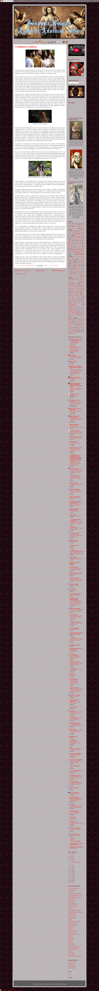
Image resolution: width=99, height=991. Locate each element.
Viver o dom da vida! (74, 476)
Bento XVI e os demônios (75, 835)
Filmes (56, 265)
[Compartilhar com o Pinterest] (42, 265)
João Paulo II (75, 270)
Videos (79, 330)
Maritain (74, 274)
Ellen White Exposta (72, 904)
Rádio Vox (70, 936)
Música (74, 278)
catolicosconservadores (75, 828)
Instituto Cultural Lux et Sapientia (75, 912)
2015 (71, 867)
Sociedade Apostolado (75, 645)
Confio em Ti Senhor (74, 585)
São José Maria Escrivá (73, 949)
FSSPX (81, 261)
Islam (83, 268)
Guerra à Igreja (80, 262)
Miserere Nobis (75, 276)
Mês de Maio (80, 274)
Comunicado (78, 236)
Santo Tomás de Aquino (77, 316)
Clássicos (80, 232)
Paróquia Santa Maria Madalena (76, 288)
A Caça (71, 767)
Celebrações (75, 230)
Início (69, 974)
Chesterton (72, 232)
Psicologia (74, 301)
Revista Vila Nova (72, 932)
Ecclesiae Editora (72, 899)
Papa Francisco (80, 286)
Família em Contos (72, 906)
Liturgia (70, 273)
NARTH (70, 919)
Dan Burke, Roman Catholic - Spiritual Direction (76, 844)
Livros (77, 273)
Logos (71, 747)
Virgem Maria (72, 332)
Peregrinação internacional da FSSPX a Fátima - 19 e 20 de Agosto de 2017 (76, 617)
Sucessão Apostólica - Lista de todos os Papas (76, 670)
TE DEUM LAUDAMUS (75, 516)
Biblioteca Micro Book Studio (74, 897)
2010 (71, 878)
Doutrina (80, 245)
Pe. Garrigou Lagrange (78, 291)
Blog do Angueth (73, 483)
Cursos (72, 242)
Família (82, 257)
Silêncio (78, 321)
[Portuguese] (55, 42)
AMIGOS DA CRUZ (74, 662)
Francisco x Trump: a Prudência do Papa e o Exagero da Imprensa (76, 640)
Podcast (75, 297)
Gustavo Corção (77, 264)
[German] (40, 42)
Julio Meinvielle (71, 916)
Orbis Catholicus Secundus (76, 448)
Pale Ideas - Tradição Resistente (74, 394)
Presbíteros (70, 928)
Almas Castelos (73, 346)
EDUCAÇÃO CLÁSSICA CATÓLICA (75, 443)
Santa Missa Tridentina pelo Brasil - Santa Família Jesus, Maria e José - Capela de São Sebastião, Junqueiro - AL (75, 602)
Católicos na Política (74, 687)
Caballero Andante (74, 787)
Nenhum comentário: (30, 265)
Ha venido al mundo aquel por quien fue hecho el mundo (76, 783)
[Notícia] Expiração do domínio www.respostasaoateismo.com (76, 580)
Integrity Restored (72, 914)
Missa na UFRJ (73, 574)
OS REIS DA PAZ (73, 541)
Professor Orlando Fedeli (78, 298)
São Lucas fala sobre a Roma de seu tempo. (76, 485)
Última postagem (73, 771)
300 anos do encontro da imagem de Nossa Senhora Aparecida (76, 610)
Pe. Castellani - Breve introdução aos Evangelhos (76, 623)
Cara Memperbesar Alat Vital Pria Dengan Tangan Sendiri (76, 725)
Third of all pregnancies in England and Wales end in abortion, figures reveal (75, 463)
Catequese (80, 228)
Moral (82, 276)
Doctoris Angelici (73, 679)
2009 (71, 880)
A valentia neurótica (74, 629)
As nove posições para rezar (75, 438)
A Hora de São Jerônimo (73, 888)
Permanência (71, 927)
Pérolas (82, 294)
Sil (74, 321)
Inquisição (78, 268)
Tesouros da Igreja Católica (76, 437)
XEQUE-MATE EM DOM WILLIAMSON (75, 755)
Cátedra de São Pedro (74, 696)
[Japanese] (58, 42)
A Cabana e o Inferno (26, 47)
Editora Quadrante (72, 903)
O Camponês (73, 550)
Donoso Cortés (73, 245)
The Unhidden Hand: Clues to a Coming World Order (76, 342)
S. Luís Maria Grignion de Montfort (76, 311)
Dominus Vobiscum (74, 584)
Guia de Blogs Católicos (75, 841)
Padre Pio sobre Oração (74, 498)
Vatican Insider (71, 952)
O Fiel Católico (73, 361)
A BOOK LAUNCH (74, 651)
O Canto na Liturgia (74, 533)
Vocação (72, 333)
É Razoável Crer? (74, 736)
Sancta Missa (71, 939)
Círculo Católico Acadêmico (76, 573)
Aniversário (70, 225)
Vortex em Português (74, 792)
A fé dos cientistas (73, 590)
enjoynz (54, 984)
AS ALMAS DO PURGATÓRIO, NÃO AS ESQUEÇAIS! (75, 742)
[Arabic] (64, 42)
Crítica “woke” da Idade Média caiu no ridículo (76, 411)
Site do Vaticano (71, 945)
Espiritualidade (79, 254)
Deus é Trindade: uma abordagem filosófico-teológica (76, 426)
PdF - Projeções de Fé (75, 766)
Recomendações (72, 304)
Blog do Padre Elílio (74, 424)
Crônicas (76, 240)
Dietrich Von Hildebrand (79, 243)
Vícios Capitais (71, 330)
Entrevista (79, 251)
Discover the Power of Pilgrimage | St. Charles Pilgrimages (74, 450)
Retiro (79, 306)
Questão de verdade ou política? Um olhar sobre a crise (76, 712)
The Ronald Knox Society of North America (76, 649)
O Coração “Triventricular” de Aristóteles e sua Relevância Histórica (76, 492)
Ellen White (72, 249)
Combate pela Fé (76, 235)
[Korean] (61, 42)
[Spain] (43, 42)
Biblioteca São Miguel (75, 489)
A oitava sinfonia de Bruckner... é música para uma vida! (76, 718)
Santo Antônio (73, 675)
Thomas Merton (73, 328)
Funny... (70, 262)
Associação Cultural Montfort (74, 893)
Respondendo (71, 306)
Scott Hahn (77, 320)
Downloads (70, 246)
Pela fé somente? (73, 818)
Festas (73, 259)
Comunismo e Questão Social (76, 237)
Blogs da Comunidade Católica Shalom (75, 416)
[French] (37, 42)
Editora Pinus (71, 901)
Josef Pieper (81, 270)
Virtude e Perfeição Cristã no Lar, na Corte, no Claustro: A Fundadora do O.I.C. (76, 404)
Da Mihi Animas (73, 740)
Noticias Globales (72, 966)
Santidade (70, 941)
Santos (70, 318)
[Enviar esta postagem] (45, 265)
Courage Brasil (73, 527)
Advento (75, 223)
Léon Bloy (78, 271)
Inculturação (70, 268)
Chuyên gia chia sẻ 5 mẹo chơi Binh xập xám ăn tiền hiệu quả (76, 432)
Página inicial (40, 270)
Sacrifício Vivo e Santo (75, 695)
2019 (71, 856)
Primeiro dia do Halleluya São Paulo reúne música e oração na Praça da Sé (76, 420)
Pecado (77, 294)
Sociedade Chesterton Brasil (74, 947)
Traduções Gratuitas (74, 622)
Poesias (80, 297)
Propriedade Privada (72, 300)
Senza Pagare (73, 355)
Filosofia (70, 261)
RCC (79, 303)
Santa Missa (80, 315)
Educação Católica (80, 248)
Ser (70, 789)
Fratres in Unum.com (74, 430)
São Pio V (70, 951)
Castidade (72, 228)
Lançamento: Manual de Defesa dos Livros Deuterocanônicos (76, 806)
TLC (81, 328)
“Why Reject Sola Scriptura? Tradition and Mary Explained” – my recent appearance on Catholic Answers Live (76, 371)
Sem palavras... (73, 362)
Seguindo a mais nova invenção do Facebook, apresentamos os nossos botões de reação (76, 690)
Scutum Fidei (71, 943)
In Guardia (72, 674)
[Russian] (52, 42)
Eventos (70, 257)
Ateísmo (76, 225)
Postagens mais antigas (58, 270)
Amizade (80, 223)
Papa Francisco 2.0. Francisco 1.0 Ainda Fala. (76, 379)
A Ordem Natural (74, 567)
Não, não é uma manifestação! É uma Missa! (76, 823)
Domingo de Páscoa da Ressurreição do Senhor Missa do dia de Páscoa (76, 535)
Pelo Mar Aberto (73, 822)
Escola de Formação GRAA (76, 252)
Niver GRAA (71, 279)
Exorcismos (77, 257)
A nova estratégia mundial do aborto (76, 830)
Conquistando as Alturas (75, 775)
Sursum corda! (73, 717)
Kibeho (71, 271)
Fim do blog (72, 546)
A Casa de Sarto (73, 614)
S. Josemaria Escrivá (76, 309)
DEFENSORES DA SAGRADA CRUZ (74, 599)
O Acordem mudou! (74, 511)
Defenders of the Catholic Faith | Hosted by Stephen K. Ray (76, 367)
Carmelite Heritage (74, 811)
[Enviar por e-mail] (37, 265)
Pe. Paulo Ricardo (73, 292)
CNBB (69, 234)
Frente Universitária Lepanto (74, 910)
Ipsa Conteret (73, 729)
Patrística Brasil (73, 707)
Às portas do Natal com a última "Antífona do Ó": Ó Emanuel (76, 522)
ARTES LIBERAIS (74, 797)
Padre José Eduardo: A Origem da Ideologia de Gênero (76, 663)
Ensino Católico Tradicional (76, 759)
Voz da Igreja (73, 668)
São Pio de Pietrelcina (75, 834)
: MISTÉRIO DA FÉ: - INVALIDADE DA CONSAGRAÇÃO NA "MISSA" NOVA (74, 682)
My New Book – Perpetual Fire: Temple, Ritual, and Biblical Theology (76, 389)
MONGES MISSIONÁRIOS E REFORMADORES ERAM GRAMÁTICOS (76, 800)
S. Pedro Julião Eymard (76, 312)
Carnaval (82, 226)
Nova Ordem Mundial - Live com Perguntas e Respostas (75, 569)
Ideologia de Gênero (78, 267)
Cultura (82, 240)
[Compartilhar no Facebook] (41, 265)
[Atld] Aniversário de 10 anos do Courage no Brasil (76, 528)
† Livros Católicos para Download (75, 400)
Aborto (69, 223)
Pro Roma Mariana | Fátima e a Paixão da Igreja (76, 340)
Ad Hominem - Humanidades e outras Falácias (76, 847)
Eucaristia (81, 256)
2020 (71, 854)
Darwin (77, 242)
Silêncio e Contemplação (75, 595)
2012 (71, 873)
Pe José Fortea (74, 289)
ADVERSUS (72, 839)
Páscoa (69, 289)
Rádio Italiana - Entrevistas (74, 934)
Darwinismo (72, 589)
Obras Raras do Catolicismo (74, 921)
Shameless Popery (72, 962)
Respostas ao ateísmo (74, 578)
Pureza (80, 301)
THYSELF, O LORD (74, 377)
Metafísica (70, 276)
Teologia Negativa (80, 327)
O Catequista (73, 637)
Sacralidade (70, 938)
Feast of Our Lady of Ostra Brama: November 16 (75, 812)
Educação (70, 248)
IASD (69, 267)
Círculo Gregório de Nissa (75, 594)
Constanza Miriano (72, 968)
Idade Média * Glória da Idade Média (75, 409)
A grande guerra (73, 654)
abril (72, 860)
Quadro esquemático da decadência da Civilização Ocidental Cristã (75, 657)
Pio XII (73, 295)
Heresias (70, 265)
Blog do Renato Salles (75, 723)
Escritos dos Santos (74, 468)
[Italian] (46, 42)
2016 (71, 865)
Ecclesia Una (73, 710)
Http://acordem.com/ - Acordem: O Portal (75, 509)
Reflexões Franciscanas (73, 930)
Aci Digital (70, 892)
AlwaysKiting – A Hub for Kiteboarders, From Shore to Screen (75, 478)
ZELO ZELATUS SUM (75, 496)
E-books (79, 246)
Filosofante (70, 908)
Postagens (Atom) (22, 273)
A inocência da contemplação (76, 558)
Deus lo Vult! (73, 515)
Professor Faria (73, 441)
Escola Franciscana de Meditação (75, 563)
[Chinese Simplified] (67, 42)
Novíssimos (79, 285)
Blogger (64, 984)
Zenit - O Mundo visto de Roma (75, 956)
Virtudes (82, 332)
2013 (71, 871)
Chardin (82, 230)
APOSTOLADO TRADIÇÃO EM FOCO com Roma (76, 633)
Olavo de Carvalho (72, 286)
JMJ (70, 270)
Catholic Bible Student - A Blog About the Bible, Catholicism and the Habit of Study (76, 385)
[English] (33, 42)
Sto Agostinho (76, 324)
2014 (71, 869)
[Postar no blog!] (38, 265)
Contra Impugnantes (74, 628)
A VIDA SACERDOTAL (75, 770)
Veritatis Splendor (72, 954)
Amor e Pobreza (73, 557)
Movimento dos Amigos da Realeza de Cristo (76, 502)
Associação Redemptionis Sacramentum (75, 520)
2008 (71, 882)
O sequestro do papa (74, 793)
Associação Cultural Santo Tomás (75, 895)
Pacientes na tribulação (75, 608)
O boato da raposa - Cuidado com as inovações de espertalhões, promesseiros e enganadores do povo (75, 349)
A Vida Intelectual (72, 890)
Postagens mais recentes (22, 270)
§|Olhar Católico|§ (74, 540)
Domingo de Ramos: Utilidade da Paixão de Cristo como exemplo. (76, 732)
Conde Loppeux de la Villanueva (74, 700)
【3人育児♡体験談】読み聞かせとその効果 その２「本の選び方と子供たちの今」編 (76, 552)
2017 (71, 858)
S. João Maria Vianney (77, 309)
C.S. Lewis (76, 226)
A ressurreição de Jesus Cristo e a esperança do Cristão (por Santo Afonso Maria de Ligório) (76, 471)
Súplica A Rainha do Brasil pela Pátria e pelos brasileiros (76, 504)
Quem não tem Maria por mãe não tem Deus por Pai (76, 777)
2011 (71, 875)
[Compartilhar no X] (39, 265)
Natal (81, 278)
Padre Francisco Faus (72, 923)
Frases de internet (73, 396)
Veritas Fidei (73, 817)
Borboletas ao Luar (74, 545)
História (79, 265)
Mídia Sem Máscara (72, 917)
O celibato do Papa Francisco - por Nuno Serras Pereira (76, 749)
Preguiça (70, 298)
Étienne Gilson (75, 256)
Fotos (77, 261)
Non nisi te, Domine (74, 781)
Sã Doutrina (72, 805)
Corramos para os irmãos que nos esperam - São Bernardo (76, 357)
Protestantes (81, 300)
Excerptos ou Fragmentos (75, 753)
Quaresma (70, 303)
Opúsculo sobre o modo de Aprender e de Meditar (75, 761)
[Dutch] (49, 42)
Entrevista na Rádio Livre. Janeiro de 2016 (75, 703)
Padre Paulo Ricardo (72, 925)
